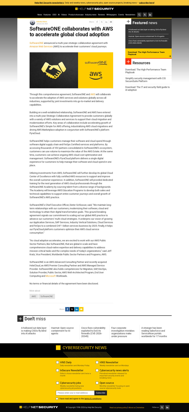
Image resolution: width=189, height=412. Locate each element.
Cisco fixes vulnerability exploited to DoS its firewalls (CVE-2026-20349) (93, 332)
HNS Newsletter (109, 362)
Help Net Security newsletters (49, 3)
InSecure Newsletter (71, 370)
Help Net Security (95, 407)
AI (59, 15)
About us (132, 408)
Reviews (101, 15)
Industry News (41, 22)
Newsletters (130, 15)
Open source (107, 382)
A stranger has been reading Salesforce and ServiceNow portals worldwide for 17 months (154, 332)
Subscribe (100, 393)
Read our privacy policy (118, 408)
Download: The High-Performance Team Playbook (146, 53)
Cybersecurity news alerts (114, 370)
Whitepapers (111, 15)
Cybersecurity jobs (70, 382)
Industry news (90, 15)
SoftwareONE (36, 43)
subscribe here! (146, 3)
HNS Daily (65, 362)
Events (121, 15)
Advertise (140, 408)
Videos (64, 15)
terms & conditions (92, 398)
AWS (92, 94)
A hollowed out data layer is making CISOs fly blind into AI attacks (34, 331)
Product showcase (76, 15)
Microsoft (51, 276)
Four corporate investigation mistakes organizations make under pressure (122, 332)
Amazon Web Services (41, 46)
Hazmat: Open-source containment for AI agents (146, 36)
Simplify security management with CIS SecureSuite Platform (145, 80)
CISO (54, 15)
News (40, 15)
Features (47, 15)
